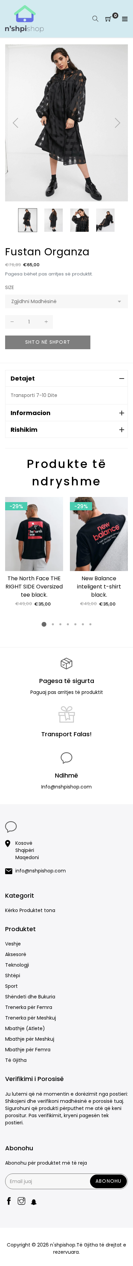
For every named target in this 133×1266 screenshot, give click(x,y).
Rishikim (24, 429)
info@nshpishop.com (40, 870)
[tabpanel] (34, 552)
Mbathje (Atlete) (25, 1028)
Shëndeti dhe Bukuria (30, 996)
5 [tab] (75, 624)
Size (9, 287)
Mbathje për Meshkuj (29, 1039)
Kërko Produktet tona (30, 910)
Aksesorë (15, 954)
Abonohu (108, 1181)
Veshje (13, 943)
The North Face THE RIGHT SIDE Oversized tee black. (34, 586)
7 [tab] (90, 624)
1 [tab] (44, 624)
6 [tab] (83, 624)
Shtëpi (12, 975)
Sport (11, 986)
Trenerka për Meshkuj (30, 1017)
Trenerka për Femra (28, 1007)
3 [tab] (60, 624)
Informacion (30, 413)
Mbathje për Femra (27, 1049)
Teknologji (17, 965)
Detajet (23, 378)
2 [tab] (53, 624)
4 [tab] (68, 624)
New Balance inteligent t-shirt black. (99, 586)
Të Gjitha (16, 1060)
